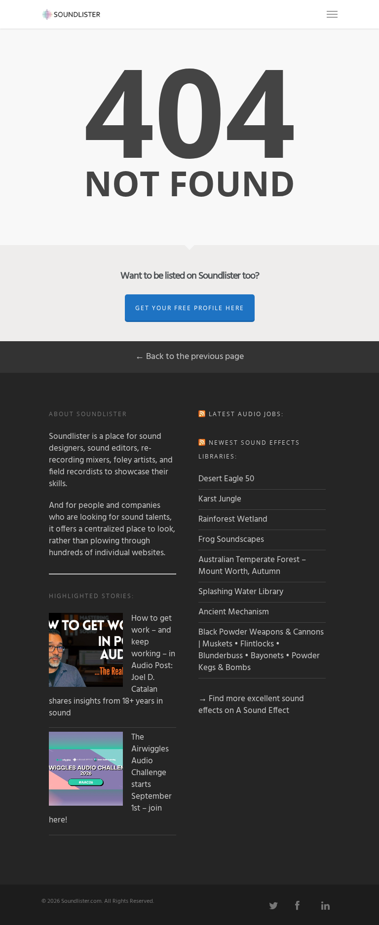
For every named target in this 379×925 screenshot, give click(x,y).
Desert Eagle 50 (226, 479)
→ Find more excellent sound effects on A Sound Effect (251, 704)
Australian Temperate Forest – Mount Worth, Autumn (252, 565)
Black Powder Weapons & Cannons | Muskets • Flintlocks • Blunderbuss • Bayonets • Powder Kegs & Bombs (261, 650)
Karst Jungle (219, 499)
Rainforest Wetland (232, 519)
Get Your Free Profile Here (189, 308)
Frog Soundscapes (231, 539)
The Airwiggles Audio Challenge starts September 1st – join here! (110, 779)
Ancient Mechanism (233, 612)
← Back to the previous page (189, 357)
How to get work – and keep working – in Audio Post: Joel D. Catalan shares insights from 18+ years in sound (112, 666)
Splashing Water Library (240, 592)
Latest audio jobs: (246, 414)
